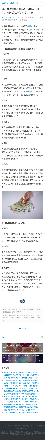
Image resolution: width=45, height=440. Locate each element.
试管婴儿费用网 (10, 2)
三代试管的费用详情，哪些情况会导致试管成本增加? (21, 372)
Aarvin (4, 337)
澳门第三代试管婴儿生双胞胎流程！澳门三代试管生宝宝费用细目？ (21, 383)
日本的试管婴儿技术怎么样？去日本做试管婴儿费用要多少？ (21, 402)
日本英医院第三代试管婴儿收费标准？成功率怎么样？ (21, 388)
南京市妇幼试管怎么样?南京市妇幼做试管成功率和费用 (21, 407)
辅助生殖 (31, 26)
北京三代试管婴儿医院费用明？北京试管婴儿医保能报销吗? (21, 378)
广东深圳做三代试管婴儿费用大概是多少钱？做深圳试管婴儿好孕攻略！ (21, 380)
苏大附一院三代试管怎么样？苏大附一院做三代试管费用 (21, 386)
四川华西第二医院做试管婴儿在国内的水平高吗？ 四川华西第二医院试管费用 (21, 391)
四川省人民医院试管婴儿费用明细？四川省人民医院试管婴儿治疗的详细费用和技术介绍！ (21, 412)
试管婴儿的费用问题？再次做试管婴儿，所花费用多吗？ (21, 399)
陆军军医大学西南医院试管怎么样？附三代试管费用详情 (21, 375)
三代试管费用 (34, 17)
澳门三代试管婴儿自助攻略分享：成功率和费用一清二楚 (21, 410)
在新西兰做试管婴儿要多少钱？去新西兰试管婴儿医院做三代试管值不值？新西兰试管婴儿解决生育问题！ (21, 394)
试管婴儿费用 (12, 20)
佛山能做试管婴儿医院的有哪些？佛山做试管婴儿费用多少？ (21, 404)
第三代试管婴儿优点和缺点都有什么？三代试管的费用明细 (21, 396)
